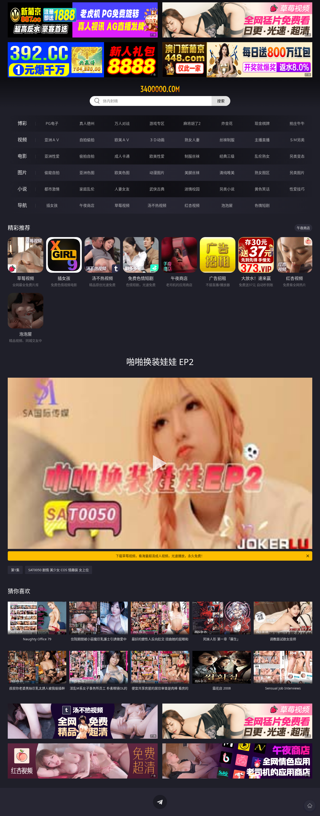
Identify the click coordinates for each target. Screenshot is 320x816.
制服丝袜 (192, 156)
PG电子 (52, 123)
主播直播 (262, 139)
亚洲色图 (86, 172)
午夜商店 (86, 205)
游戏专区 (156, 123)
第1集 (15, 570)
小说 (22, 189)
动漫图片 (156, 172)
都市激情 (52, 189)
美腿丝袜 (192, 172)
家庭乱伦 (86, 189)
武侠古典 (156, 189)
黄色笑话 (262, 189)
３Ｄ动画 (156, 139)
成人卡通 (122, 156)
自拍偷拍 (86, 139)
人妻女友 (122, 189)
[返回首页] (309, 805)
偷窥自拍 (52, 172)
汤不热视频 (157, 205)
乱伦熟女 (262, 156)
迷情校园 (192, 189)
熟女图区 (262, 172)
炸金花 (227, 123)
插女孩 (52, 205)
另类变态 (297, 156)
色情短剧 (262, 205)
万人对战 (122, 123)
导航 (22, 205)
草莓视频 (122, 205)
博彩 (22, 123)
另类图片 (297, 172)
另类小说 (227, 189)
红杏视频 (192, 205)
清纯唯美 (227, 172)
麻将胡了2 (192, 123)
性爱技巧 (297, 189)
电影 (22, 156)
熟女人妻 (192, 139)
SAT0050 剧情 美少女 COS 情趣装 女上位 (58, 570)
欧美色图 (122, 172)
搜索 (221, 101)
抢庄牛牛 (297, 123)
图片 (22, 172)
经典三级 (227, 156)
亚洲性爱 (52, 156)
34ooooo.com (160, 89)
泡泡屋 (227, 205)
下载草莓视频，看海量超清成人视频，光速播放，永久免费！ (160, 556)
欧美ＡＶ (122, 139)
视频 (22, 140)
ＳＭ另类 (297, 139)
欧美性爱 (156, 156)
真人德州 (86, 123)
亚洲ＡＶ (52, 139)
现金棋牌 (262, 123)
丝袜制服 (227, 139)
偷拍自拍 (86, 156)
